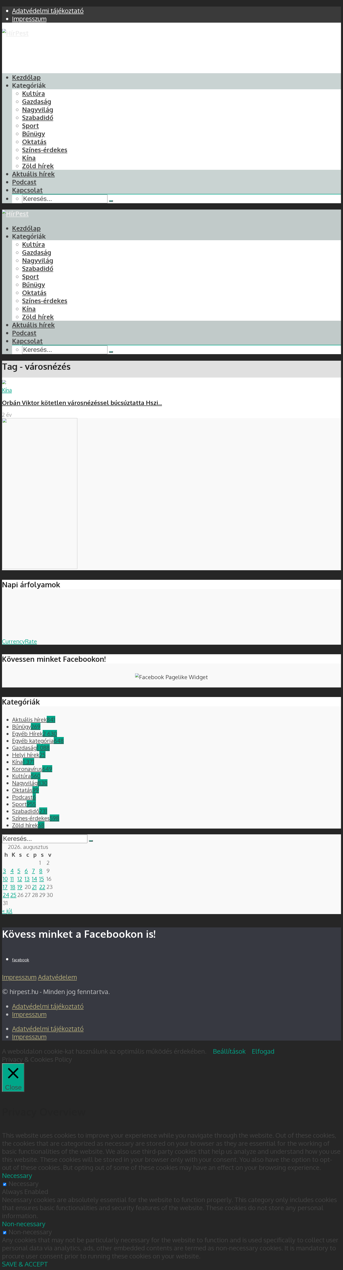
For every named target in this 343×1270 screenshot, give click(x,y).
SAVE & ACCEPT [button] (25, 1264)
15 (41, 878)
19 (19, 886)
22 (42, 886)
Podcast (24, 182)
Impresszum (19, 977)
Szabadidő (37, 117)
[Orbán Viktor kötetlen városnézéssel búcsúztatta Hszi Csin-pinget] (4, 382)
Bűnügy (33, 134)
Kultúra (33, 93)
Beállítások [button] (229, 1051)
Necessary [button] (17, 1175)
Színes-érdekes (44, 150)
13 (27, 878)
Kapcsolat (27, 190)
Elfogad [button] (263, 1051)
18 (12, 886)
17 (5, 886)
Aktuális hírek (33, 174)
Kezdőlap (26, 77)
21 (34, 886)
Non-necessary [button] (23, 1224)
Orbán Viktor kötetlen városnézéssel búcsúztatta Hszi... (82, 402)
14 (34, 878)
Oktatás (34, 142)
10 (5, 878)
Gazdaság (36, 101)
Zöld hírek (38, 166)
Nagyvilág (37, 109)
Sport (30, 125)
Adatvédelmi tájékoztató (48, 1006)
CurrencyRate (19, 641)
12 (19, 878)
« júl (7, 910)
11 (12, 878)
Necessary (24, 1183)
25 (13, 894)
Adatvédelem (57, 977)
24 (6, 894)
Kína (29, 158)
